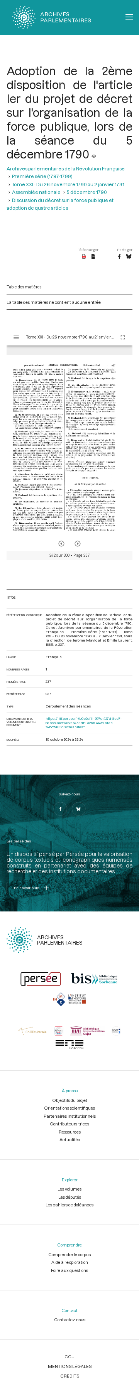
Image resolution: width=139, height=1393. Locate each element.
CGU (69, 1356)
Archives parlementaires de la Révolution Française (66, 168)
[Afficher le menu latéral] (16, 337)
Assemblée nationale (36, 192)
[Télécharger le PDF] (84, 256)
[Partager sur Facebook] (119, 256)
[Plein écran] (123, 337)
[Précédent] (61, 544)
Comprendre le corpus (69, 1254)
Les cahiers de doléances (69, 1204)
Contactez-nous (69, 1319)
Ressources (70, 1131)
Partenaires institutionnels (70, 1115)
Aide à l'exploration (69, 1262)
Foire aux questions (69, 1270)
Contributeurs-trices (69, 1123)
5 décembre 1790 (87, 192)
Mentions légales (70, 1366)
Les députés (69, 1196)
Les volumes (69, 1188)
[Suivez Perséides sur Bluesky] (79, 809)
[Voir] (94, 154)
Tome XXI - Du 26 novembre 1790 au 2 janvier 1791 (68, 184)
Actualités (69, 1139)
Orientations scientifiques (69, 1107)
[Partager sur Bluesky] (128, 256)
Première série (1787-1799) (42, 176)
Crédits (69, 1375)
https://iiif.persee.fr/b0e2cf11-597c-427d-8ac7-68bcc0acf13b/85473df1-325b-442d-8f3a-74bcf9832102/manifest (84, 722)
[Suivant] (78, 544)
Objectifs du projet (69, 1100)
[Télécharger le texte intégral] (93, 256)
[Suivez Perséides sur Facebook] (60, 809)
